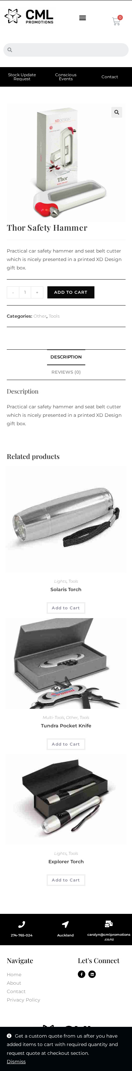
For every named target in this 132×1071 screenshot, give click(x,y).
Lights (60, 581)
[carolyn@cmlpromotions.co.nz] (109, 924)
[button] (82, 17)
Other (40, 316)
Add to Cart (71, 292)
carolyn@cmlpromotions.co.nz (108, 937)
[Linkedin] (92, 974)
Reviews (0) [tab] (66, 372)
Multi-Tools (53, 717)
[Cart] (116, 21)
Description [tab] (66, 356)
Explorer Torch (66, 862)
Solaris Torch (66, 589)
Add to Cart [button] (66, 607)
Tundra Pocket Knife (66, 726)
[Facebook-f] (81, 974)
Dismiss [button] (16, 1062)
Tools (54, 316)
